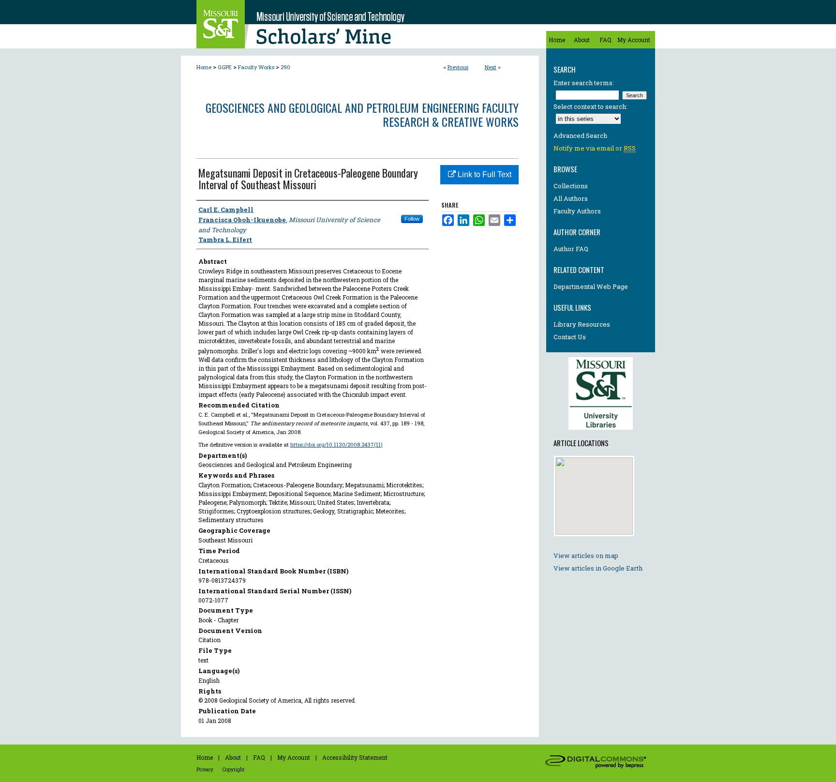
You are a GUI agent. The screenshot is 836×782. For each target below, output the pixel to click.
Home (203, 67)
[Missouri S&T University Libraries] (600, 432)
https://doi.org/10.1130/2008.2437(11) (336, 444)
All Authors (570, 198)
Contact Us (569, 336)
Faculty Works (256, 67)
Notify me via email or (594, 148)
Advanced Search (580, 135)
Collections (570, 185)
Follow (411, 219)
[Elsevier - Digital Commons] (597, 763)
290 (285, 67)
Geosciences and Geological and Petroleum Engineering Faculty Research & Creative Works (362, 114)
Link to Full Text (483, 174)
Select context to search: (590, 106)
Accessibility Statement (355, 757)
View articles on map (585, 555)
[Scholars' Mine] (360, 24)
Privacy (204, 770)
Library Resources (581, 324)
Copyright (234, 770)
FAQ (259, 757)
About (233, 757)
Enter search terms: (583, 82)
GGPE (225, 67)
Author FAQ (570, 248)
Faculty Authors (577, 211)
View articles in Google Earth (597, 568)
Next (490, 67)
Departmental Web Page (590, 286)
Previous (458, 67)
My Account (293, 757)
